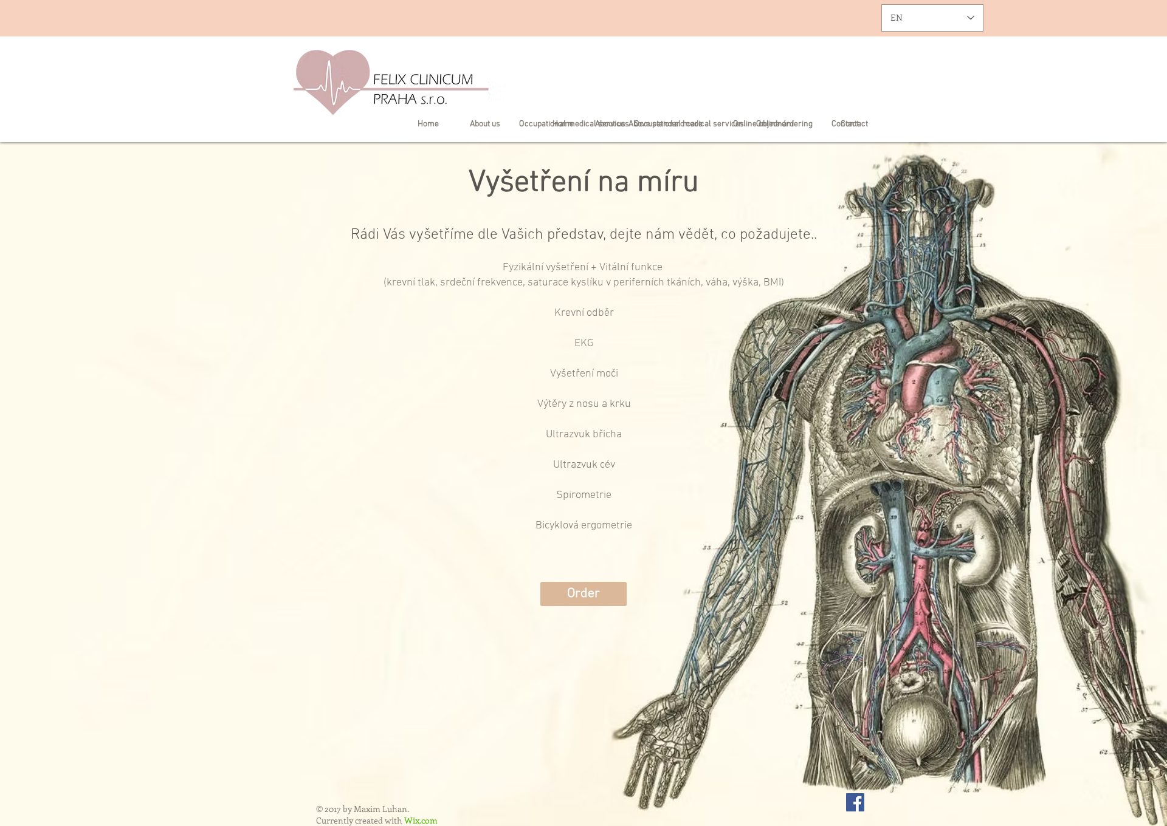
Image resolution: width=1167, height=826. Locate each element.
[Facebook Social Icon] (855, 802)
